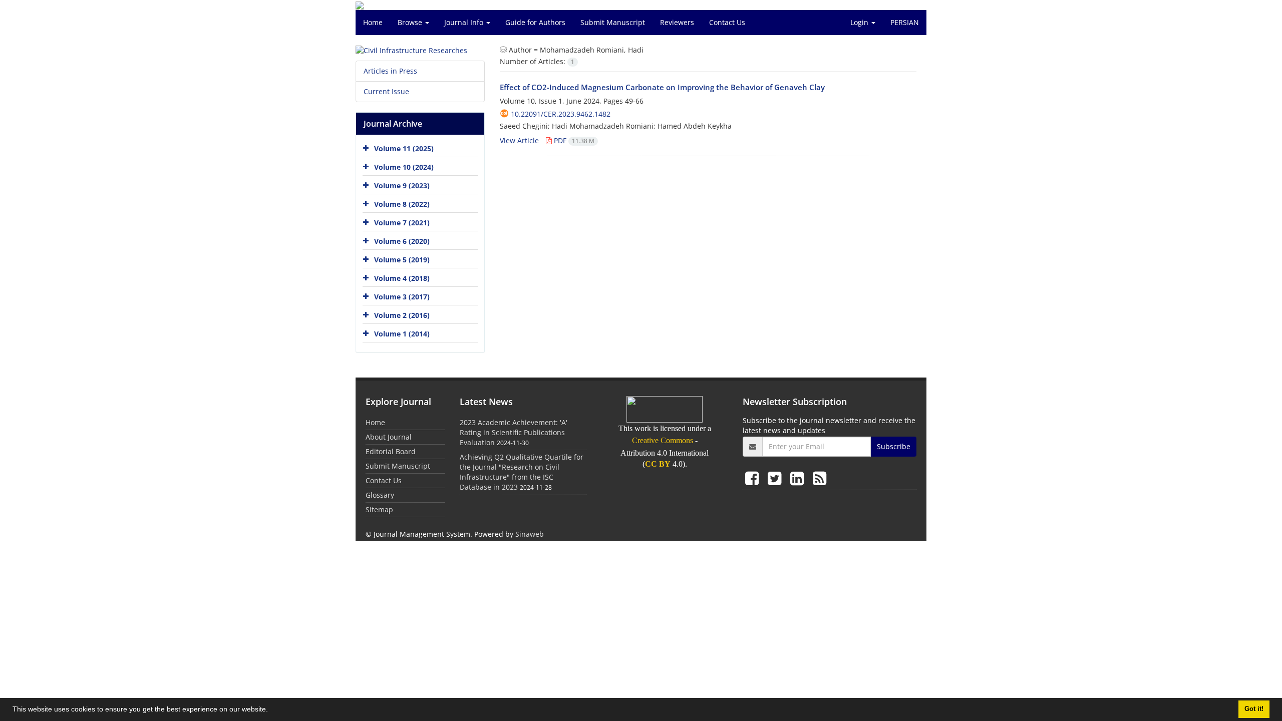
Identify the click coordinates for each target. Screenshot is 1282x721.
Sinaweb (529, 534)
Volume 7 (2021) (402, 222)
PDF (573, 140)
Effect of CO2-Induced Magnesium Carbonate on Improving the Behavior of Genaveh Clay (662, 87)
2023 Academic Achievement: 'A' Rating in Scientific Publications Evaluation (513, 432)
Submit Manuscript (612, 22)
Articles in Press (390, 71)
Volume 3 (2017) (402, 296)
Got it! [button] (1253, 708)
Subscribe (893, 446)
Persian (904, 22)
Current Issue (386, 91)
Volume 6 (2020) (402, 241)
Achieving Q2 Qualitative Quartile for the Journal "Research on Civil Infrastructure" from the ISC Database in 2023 (521, 472)
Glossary (380, 495)
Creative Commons (662, 440)
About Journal (389, 437)
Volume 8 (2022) (402, 204)
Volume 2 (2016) (402, 315)
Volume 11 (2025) (404, 148)
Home (373, 22)
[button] (271, 710)
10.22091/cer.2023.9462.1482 (560, 114)
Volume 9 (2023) (402, 185)
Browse (411, 22)
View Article (519, 140)
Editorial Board (391, 451)
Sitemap (379, 509)
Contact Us (727, 22)
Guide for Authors (535, 22)
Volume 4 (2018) (402, 278)
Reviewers (677, 22)
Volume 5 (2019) (402, 259)
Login (860, 22)
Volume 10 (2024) (404, 167)
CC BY (658, 464)
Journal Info (464, 22)
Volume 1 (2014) (402, 333)
